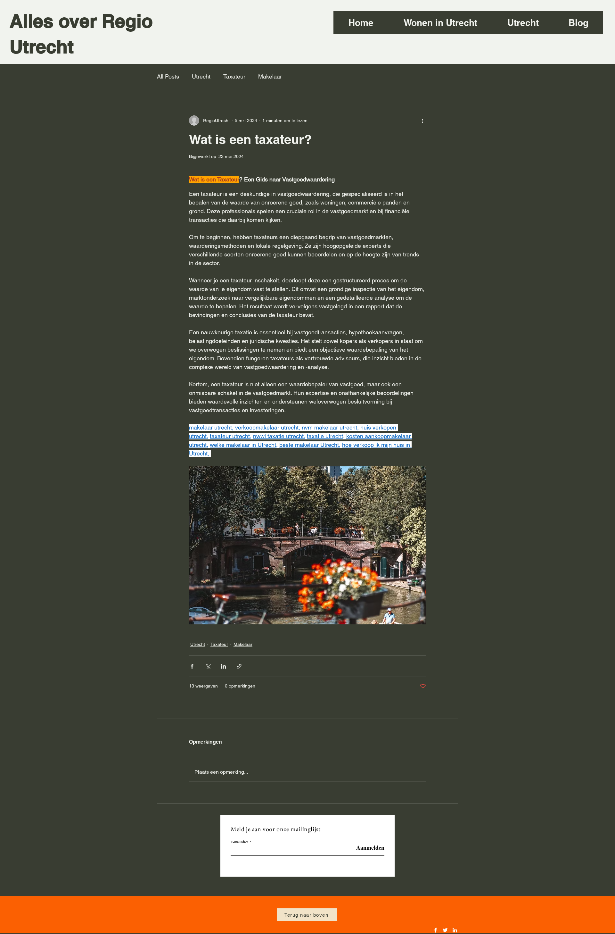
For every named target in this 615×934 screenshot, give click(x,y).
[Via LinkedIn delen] (223, 666)
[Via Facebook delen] (192, 666)
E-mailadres (240, 842)
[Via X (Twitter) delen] (208, 666)
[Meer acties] (422, 120)
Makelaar (270, 76)
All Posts (168, 76)
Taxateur (234, 76)
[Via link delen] (239, 666)
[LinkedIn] (455, 930)
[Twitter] (445, 930)
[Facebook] (435, 930)
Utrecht (201, 76)
